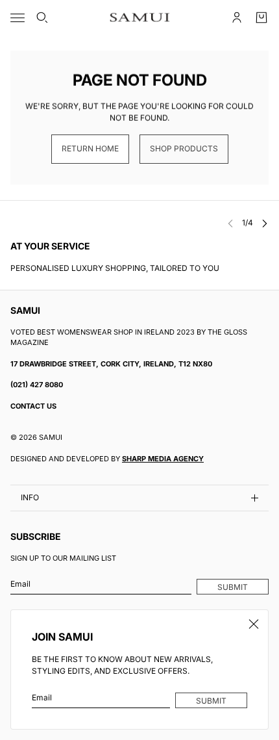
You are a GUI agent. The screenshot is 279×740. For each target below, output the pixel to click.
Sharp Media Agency (163, 458)
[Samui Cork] (140, 17)
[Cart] (261, 17)
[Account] (237, 17)
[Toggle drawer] (17, 18)
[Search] (42, 17)
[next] (264, 223)
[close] (253, 624)
